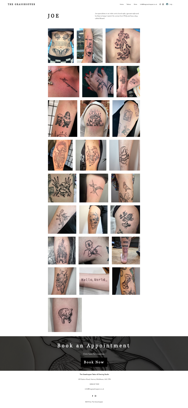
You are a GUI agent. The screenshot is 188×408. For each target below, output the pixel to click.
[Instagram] (163, 4)
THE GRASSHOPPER (21, 4)
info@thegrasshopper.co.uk (148, 4)
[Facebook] (160, 4)
